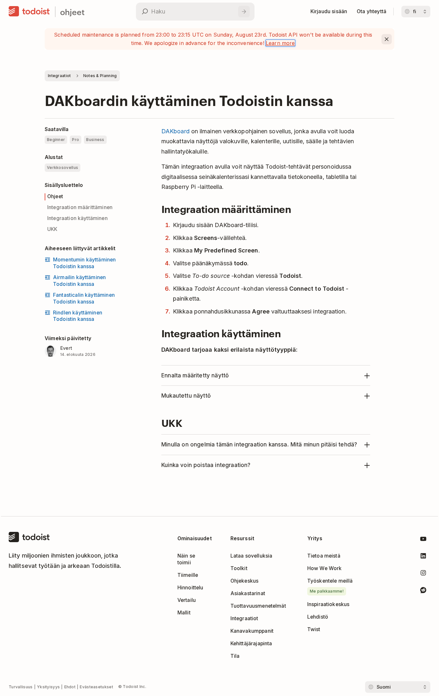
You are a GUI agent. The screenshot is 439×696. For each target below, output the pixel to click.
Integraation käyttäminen (77, 218)
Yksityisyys (48, 686)
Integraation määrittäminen (79, 207)
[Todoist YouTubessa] (423, 540)
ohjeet (72, 11)
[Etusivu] (29, 11)
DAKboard (175, 131)
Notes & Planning (100, 75)
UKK (52, 229)
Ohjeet (55, 196)
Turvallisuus (21, 686)
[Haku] (244, 11)
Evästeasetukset (96, 686)
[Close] (386, 39)
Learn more (280, 43)
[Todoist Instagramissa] (423, 574)
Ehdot (70, 686)
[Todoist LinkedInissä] (423, 557)
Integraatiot (59, 75)
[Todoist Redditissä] (423, 591)
